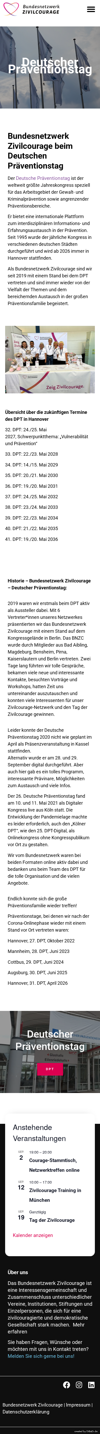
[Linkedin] (91, 1385)
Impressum (78, 1405)
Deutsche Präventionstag (43, 178)
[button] (90, 9)
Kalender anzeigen (33, 1235)
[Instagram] (79, 1385)
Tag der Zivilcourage (52, 1220)
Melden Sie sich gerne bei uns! (41, 1356)
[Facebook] (67, 1385)
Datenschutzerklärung (26, 1412)
